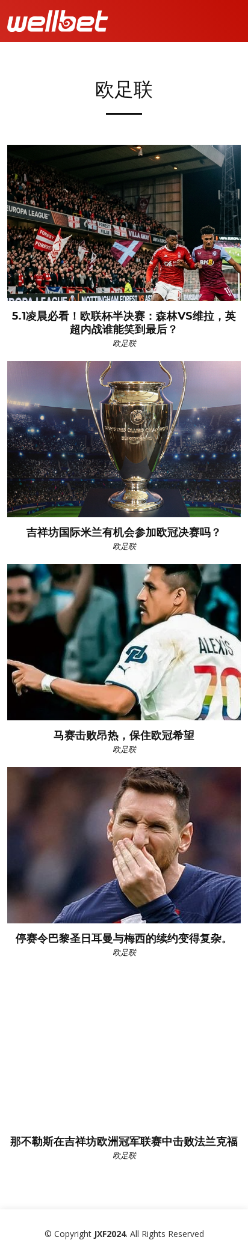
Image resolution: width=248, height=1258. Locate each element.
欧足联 (124, 343)
